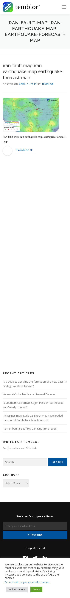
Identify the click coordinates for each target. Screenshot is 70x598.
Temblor (48, 84)
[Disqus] (35, 219)
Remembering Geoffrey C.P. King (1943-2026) (30, 428)
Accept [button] (36, 589)
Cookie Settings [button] (16, 589)
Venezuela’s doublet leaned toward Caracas (29, 394)
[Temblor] (7, 150)
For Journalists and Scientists (20, 448)
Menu (64, 7)
